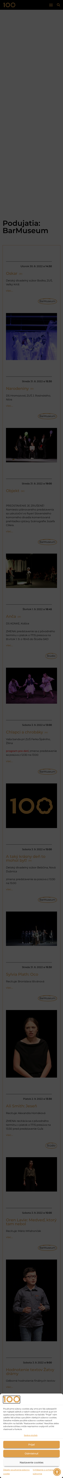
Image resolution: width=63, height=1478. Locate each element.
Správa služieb (30, 1435)
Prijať (31, 1444)
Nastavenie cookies (31, 1462)
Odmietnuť (31, 1453)
